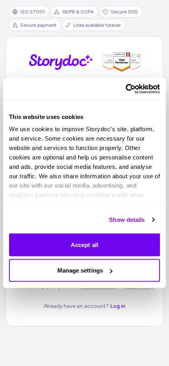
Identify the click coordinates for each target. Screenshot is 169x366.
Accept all (84, 244)
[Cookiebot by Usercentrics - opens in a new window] (125, 89)
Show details (127, 219)
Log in (117, 306)
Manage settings (80, 270)
